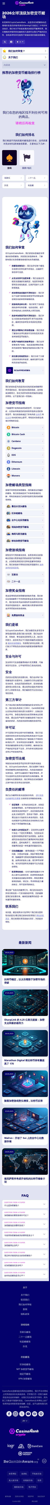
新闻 (24, 1331)
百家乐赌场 (24, 1354)
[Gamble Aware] (20, 1483)
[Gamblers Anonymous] (20, 1468)
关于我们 (24, 1317)
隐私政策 (24, 1336)
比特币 (38, 414)
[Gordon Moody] (24, 1476)
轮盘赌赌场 (24, 1363)
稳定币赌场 (24, 1396)
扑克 (24, 1368)
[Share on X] (4, 42)
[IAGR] (10, 1468)
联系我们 (24, 1321)
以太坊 (8, 417)
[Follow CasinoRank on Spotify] (34, 1436)
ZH (23, 1443)
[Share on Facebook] (11, 42)
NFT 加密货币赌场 (24, 1391)
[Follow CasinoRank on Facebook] (8, 1436)
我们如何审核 (24, 1326)
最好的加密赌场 (14, 643)
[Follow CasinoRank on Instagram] (15, 1436)
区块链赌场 (24, 1386)
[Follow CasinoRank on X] (21, 1436)
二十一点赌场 (24, 1359)
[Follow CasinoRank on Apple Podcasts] (40, 1436)
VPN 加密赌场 (24, 1400)
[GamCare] (34, 1468)
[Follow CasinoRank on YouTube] (27, 1436)
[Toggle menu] (3, 3)
